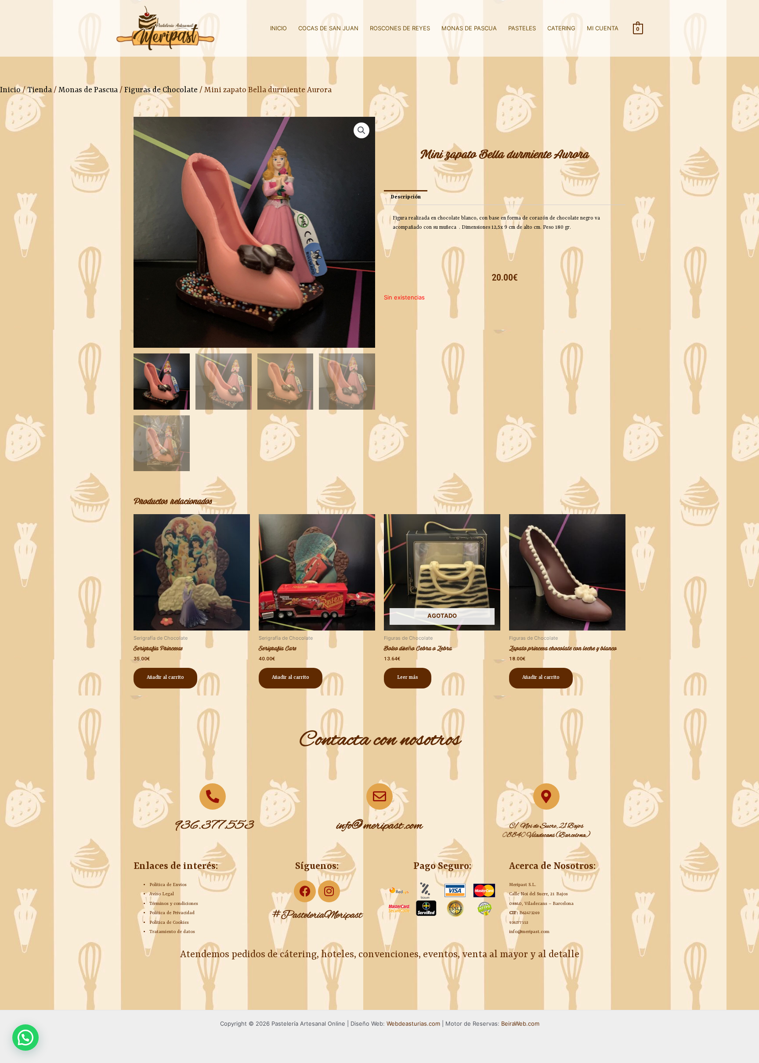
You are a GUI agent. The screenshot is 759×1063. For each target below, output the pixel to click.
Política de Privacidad (172, 912)
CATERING (561, 28)
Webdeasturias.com (413, 1023)
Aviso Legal (161, 894)
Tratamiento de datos (172, 931)
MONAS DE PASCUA (469, 28)
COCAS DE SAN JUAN (328, 28)
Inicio (10, 90)
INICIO (278, 28)
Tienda (39, 90)
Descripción (406, 197)
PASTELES (522, 28)
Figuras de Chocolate (161, 90)
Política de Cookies (169, 922)
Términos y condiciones (173, 903)
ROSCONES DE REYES (400, 28)
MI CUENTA (602, 28)
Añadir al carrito (165, 678)
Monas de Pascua (88, 90)
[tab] (405, 197)
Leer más (407, 678)
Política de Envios (168, 884)
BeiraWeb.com (520, 1023)
